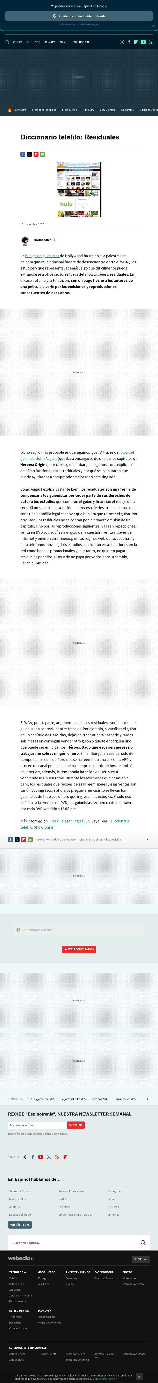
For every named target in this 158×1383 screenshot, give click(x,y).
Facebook (129, 42)
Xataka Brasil (16, 1359)
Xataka (13, 1278)
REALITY (50, 42)
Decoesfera (15, 1322)
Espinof (70, 1284)
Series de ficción (19, 1191)
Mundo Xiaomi (17, 1301)
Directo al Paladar (104, 1278)
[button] (44, 239)
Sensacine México (75, 1354)
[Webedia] (21, 1258)
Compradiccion (18, 1328)
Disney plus (115, 1191)
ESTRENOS (33, 42)
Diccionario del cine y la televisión (100, 839)
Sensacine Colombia (77, 1359)
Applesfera (15, 1290)
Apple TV (14, 1207)
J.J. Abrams (127, 110)
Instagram (121, 42)
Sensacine (71, 1278)
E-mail (42, 154)
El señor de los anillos (44, 110)
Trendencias (15, 1317)
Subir (138, 1259)
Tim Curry (88, 110)
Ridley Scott (19, 110)
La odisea (64, 1207)
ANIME (63, 42)
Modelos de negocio (63, 839)
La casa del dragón (20, 1214)
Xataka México (17, 1354)
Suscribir (75, 1125)
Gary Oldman (107, 110)
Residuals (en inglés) (67, 821)
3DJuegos (43, 1278)
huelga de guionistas (42, 255)
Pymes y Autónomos (49, 1322)
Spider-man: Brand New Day (75, 1214)
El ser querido (69, 110)
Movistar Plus (17, 1199)
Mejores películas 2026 (74, 1099)
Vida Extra (43, 1284)
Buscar (143, 1242)
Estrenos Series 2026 (125, 1099)
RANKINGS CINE (81, 42)
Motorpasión (130, 1278)
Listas (111, 1199)
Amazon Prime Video (71, 1191)
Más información (107, 1379)
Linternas (113, 1214)
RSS (57, 1156)
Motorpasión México (134, 1354)
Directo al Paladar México (104, 1355)
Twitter (150, 42)
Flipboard (136, 42)
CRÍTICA (17, 42)
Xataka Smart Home (20, 1295)
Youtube (143, 42)
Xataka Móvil (16, 1284)
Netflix (62, 1199)
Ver (81, 949)
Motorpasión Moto (133, 1284)
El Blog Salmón (46, 1317)
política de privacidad (55, 1133)
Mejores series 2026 (45, 1099)
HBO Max (113, 1207)
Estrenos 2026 (100, 1099)
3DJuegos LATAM (47, 1354)
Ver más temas (20, 1225)
